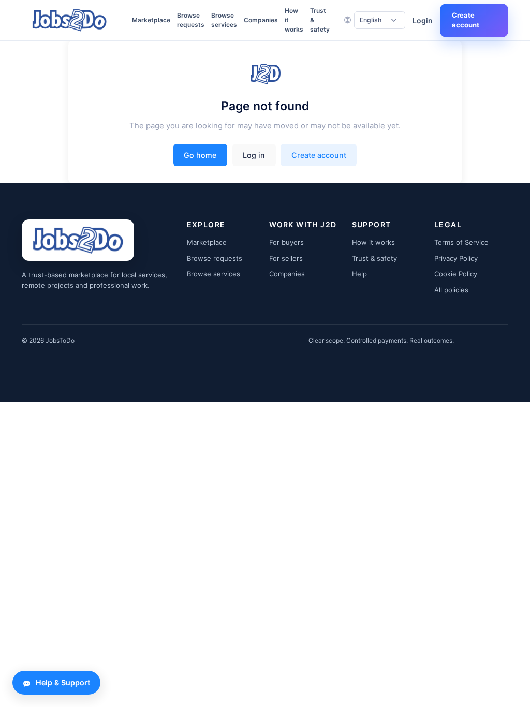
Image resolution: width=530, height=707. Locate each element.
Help (359, 274)
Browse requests (190, 19)
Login (423, 20)
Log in (254, 155)
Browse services (224, 19)
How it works (294, 20)
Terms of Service (461, 242)
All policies (451, 290)
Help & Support (63, 682)
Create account (465, 20)
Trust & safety (320, 20)
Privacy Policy (456, 258)
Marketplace (151, 20)
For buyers (286, 242)
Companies (261, 20)
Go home (200, 155)
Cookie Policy (455, 274)
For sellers (286, 258)
